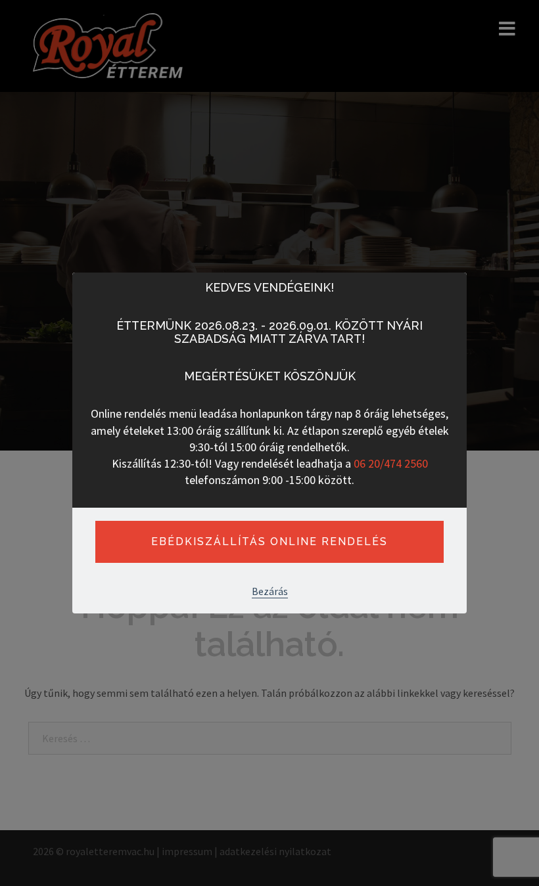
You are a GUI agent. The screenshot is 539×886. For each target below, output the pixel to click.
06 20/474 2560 (391, 463)
